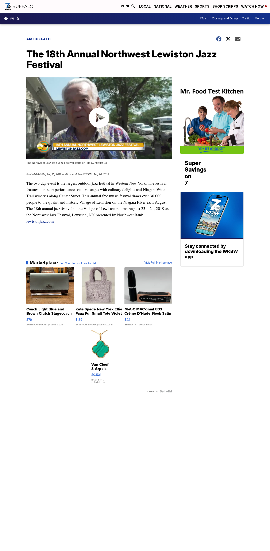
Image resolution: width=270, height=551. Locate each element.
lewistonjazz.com (40, 221)
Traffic (246, 18)
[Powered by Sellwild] (166, 391)
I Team (204, 18)
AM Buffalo (38, 39)
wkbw (13, 18)
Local (145, 6)
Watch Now (253, 6)
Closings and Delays (225, 18)
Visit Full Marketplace (158, 262)
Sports (202, 6)
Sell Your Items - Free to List (77, 263)
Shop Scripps (225, 6)
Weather (183, 6)
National (162, 6)
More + (259, 18)
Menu (125, 6)
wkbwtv (7, 18)
